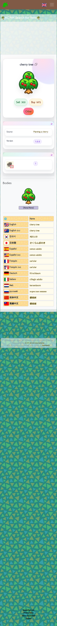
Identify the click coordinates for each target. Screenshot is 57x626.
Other (28, 111)
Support (29, 618)
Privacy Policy (28, 613)
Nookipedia (46, 345)
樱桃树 (33, 297)
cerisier (33, 261)
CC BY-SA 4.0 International (34, 343)
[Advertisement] (28, 34)
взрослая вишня (38, 291)
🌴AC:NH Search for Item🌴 (20, 17)
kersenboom (35, 285)
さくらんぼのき (37, 242)
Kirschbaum (35, 273)
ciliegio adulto (36, 279)
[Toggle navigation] (51, 4)
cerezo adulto (36, 248)
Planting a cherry (40, 131)
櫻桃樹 (33, 303)
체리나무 (34, 236)
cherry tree (34, 224)
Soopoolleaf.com (28, 610)
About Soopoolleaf (28, 615)
